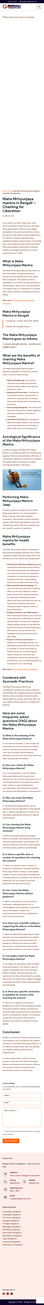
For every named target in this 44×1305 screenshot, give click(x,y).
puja (9, 191)
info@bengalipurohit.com (20, 1198)
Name (7, 1095)
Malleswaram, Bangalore (13, 1244)
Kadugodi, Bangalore (11, 1220)
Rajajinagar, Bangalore (12, 1226)
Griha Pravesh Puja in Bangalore (25, 669)
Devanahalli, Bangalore (12, 1232)
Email (7, 1102)
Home (5, 191)
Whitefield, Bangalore (11, 1229)
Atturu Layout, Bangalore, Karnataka (24, 1175)
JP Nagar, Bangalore (11, 1223)
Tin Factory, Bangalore (12, 1217)
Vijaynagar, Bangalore (12, 1214)
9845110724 (15, 1183)
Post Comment (11, 1141)
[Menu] (39, 6)
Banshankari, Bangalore (12, 1235)
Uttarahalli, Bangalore (11, 1242)
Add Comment (10, 1110)
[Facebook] (4, 1294)
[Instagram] (11, 1294)
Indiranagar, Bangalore (12, 1211)
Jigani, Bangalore (10, 1238)
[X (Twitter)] (8, 1294)
